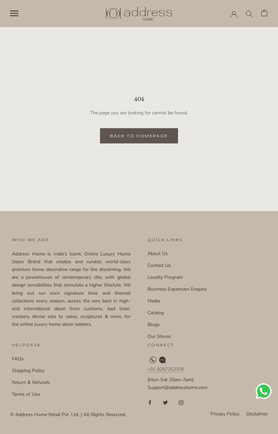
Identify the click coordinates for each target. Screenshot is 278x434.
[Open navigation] (14, 13)
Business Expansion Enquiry (177, 289)
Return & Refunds (31, 382)
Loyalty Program (165, 277)
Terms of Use (26, 394)
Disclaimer (257, 414)
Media (153, 301)
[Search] (249, 13)
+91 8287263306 (165, 369)
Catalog (155, 313)
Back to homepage (139, 135)
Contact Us (159, 265)
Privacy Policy (225, 414)
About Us (157, 253)
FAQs (18, 359)
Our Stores (159, 336)
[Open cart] (264, 13)
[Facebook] (149, 402)
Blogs (153, 324)
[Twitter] (165, 402)
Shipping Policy (28, 370)
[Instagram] (181, 402)
